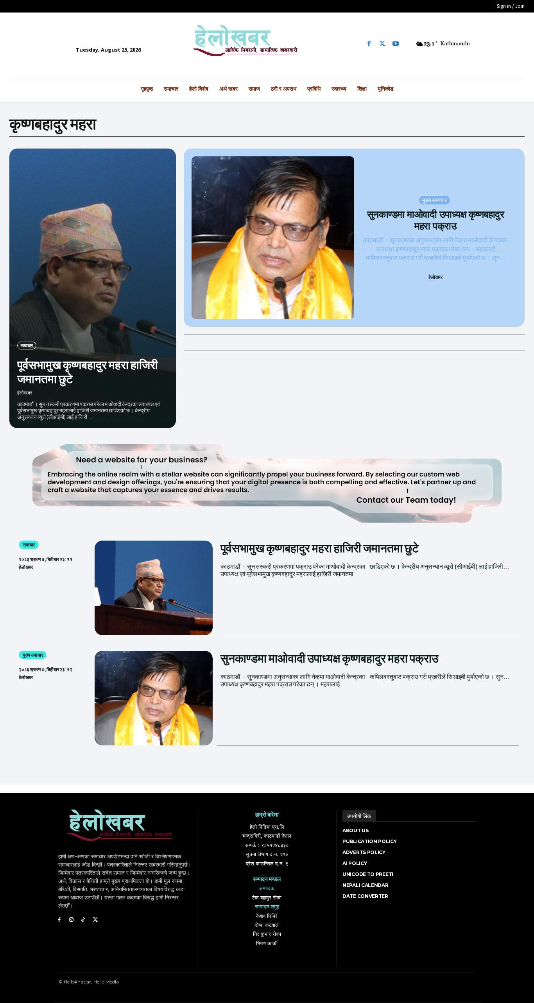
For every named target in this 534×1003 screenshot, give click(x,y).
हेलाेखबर (24, 393)
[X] (95, 920)
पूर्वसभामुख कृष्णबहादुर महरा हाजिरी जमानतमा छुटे (87, 371)
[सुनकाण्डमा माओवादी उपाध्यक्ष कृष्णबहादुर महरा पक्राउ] (273, 237)
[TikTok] (83, 920)
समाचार (27, 345)
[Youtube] (395, 43)
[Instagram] (71, 920)
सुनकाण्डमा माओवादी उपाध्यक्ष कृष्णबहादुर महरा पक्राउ (435, 220)
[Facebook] (369, 43)
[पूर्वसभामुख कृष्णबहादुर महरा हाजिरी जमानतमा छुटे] (92, 288)
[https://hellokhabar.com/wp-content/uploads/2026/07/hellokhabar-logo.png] (267, 43)
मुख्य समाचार (434, 199)
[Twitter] (382, 43)
